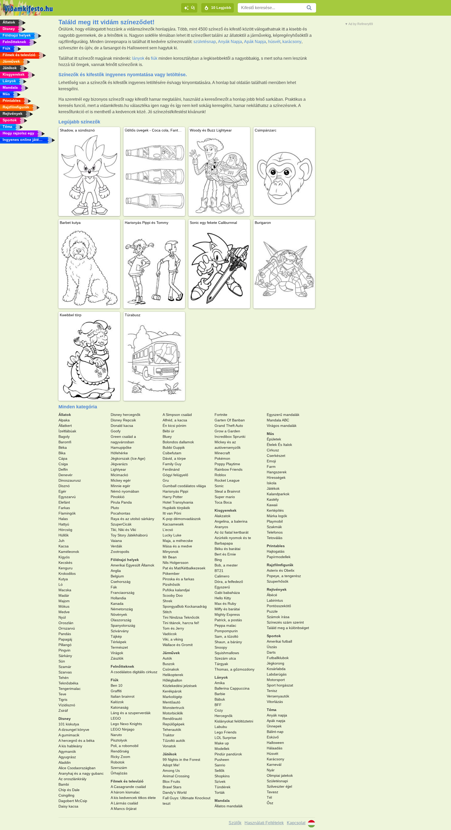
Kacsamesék (173, 524)
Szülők (235, 823)
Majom (64, 601)
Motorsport (276, 680)
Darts (271, 652)
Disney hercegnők (125, 415)
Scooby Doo (173, 595)
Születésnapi (277, 781)
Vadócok (170, 634)
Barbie (220, 694)
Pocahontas (120, 513)
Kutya (63, 579)
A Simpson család (177, 415)
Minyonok (171, 552)
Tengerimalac (69, 688)
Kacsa (63, 546)
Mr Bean (170, 557)
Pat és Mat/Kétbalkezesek (184, 568)
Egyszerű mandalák (283, 415)
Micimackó (119, 475)
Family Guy (172, 464)
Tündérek (222, 787)
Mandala (222, 800)
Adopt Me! (171, 765)
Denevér (65, 475)
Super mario (225, 497)
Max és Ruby (225, 603)
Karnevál (274, 764)
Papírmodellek (278, 557)
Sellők (219, 770)
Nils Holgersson (175, 562)
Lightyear (118, 469)
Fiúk (114, 680)
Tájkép (116, 636)
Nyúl (62, 617)
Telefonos (275, 532)
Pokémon (222, 458)
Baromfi (64, 442)
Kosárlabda (276, 669)
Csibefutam (172, 453)
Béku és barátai (227, 549)
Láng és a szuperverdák (131, 713)
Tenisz (272, 691)
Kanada (117, 603)
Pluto (115, 508)
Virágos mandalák (281, 425)
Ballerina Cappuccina (232, 688)
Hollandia (118, 598)
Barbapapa (224, 543)
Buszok (169, 664)
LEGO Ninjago (122, 729)
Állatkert (65, 425)
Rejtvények (277, 589)
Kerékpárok (172, 691)
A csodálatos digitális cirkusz (134, 672)
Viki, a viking (173, 639)
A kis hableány (70, 746)
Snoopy (221, 647)
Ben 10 (116, 685)
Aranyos (221, 527)
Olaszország (121, 620)
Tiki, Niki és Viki (123, 530)
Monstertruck (173, 708)
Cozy (219, 710)
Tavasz (272, 792)
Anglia (116, 571)
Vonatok (169, 746)
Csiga (63, 464)
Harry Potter (173, 497)
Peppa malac (225, 625)
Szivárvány (120, 631)
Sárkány (65, 656)
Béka (62, 447)
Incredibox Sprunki (230, 436)
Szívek (220, 781)
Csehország (120, 582)
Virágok (117, 653)
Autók (167, 658)
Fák (114, 587)
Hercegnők (224, 716)
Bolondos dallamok (178, 442)
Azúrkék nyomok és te (233, 538)
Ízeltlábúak (67, 431)
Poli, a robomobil (124, 746)
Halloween (275, 743)
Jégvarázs (119, 464)
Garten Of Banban (230, 420)
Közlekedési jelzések (180, 686)
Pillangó (65, 645)
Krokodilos (67, 573)
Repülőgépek (174, 724)
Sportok (274, 636)
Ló (60, 584)
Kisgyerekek (225, 510)
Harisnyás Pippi (175, 491)
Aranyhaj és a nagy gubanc (81, 773)
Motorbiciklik (173, 713)
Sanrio (220, 765)
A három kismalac (125, 792)
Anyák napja (277, 715)
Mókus (63, 606)
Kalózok (117, 702)
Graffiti (116, 691)
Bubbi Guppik (174, 447)
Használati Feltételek (264, 823)
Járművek (171, 653)
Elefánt (64, 502)
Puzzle (272, 611)
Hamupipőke (121, 447)
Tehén (63, 678)
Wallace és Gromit (178, 645)
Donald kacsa (122, 425)
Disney (64, 718)
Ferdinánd (171, 469)
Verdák (116, 546)
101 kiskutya (68, 724)
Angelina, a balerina (231, 521)
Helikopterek (173, 675)
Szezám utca (225, 658)
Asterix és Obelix (280, 570)
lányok (138, 58)
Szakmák (274, 527)
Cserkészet (276, 455)
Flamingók (67, 513)
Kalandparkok (278, 494)
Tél (269, 797)
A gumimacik (68, 735)
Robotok (117, 762)
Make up (222, 743)
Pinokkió (117, 497)
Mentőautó (171, 702)
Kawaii (272, 505)
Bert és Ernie (225, 554)
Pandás (64, 634)
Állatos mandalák (229, 806)
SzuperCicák (121, 524)
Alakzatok (222, 516)
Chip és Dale (69, 790)
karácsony (291, 41)
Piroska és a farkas (178, 579)
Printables (276, 546)
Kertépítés (275, 510)
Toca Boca (223, 502)
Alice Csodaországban (77, 768)
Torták (220, 792)
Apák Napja (255, 41)
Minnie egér (120, 486)
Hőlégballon (172, 680)
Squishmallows (227, 653)
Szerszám (119, 768)
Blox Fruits (171, 781)
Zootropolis (120, 552)
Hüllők (63, 535)
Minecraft (222, 453)
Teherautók (172, 729)
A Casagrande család (128, 787)
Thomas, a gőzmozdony (234, 669)
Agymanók (67, 751)
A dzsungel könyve (73, 729)
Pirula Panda (121, 502)
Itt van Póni (172, 513)
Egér (62, 491)
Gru (166, 480)
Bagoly (64, 436)
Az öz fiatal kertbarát (231, 532)
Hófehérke (119, 453)
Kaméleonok (68, 552)
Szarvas (65, 672)
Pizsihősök (171, 584)
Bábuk (220, 699)
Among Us (171, 770)
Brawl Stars (172, 787)
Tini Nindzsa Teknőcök (181, 617)
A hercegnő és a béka (76, 740)
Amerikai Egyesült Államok (132, 565)
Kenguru (65, 568)
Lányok (221, 677)
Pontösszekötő (279, 606)
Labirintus (275, 600)
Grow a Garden (227, 431)
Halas (63, 519)
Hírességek (276, 477)
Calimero (222, 576)
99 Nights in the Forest (181, 759)
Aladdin (64, 762)
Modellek (222, 749)
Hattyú (63, 524)
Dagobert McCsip (72, 801)
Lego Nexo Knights (126, 724)
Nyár (271, 770)
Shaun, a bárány (228, 642)
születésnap (204, 41)
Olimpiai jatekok (280, 775)
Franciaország (122, 592)
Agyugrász (67, 757)
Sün (61, 661)
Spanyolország (123, 625)
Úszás (272, 647)
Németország (122, 609)
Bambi (63, 784)
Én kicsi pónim (174, 425)
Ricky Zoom (120, 757)
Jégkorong (275, 663)
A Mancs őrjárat (124, 809)
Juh (61, 541)
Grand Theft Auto (229, 425)
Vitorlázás (275, 702)
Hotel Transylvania (178, 502)
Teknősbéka (68, 683)
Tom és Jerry (173, 628)
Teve (62, 694)
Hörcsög (65, 530)
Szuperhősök (277, 581)
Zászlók (117, 658)
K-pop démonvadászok (182, 519)
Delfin (63, 469)
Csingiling (66, 795)
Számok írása (278, 617)
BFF (218, 705)
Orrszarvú (66, 628)
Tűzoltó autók (174, 740)
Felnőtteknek (122, 666)
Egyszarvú (67, 497)
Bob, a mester (226, 565)
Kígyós (64, 557)
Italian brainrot (122, 696)
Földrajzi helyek (125, 560)
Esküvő (273, 737)
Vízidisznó (66, 705)
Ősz (270, 803)
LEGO (116, 718)
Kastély (273, 499)
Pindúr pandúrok (228, 754)
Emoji (271, 461)
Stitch (167, 612)
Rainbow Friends (228, 469)
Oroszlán (65, 623)
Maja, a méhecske (178, 541)
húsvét (274, 41)
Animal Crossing (176, 776)
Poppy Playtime (227, 464)
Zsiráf (63, 710)
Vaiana (116, 541)
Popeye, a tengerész (284, 576)
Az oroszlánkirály (72, 779)
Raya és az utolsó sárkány (132, 519)
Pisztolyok (119, 740)
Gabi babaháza (227, 592)
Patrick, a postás (228, 620)
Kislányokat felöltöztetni (234, 721)
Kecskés (65, 562)
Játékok (170, 754)
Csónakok (171, 669)
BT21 (219, 571)
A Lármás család (124, 803)
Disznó (64, 486)
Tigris (62, 699)
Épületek (274, 439)
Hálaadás (274, 748)
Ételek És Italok (279, 445)
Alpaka (64, 420)
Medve (64, 612)
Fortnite (221, 415)
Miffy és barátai (227, 609)
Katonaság (119, 707)
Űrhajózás (119, 773)
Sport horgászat (280, 685)
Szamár (64, 667)
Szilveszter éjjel (279, 786)
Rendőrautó (172, 718)
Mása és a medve (177, 546)
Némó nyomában (125, 491)
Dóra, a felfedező (229, 582)
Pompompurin (226, 631)
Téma (271, 710)
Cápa (62, 458)
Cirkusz (273, 450)
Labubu (221, 727)
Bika (62, 453)
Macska (64, 590)
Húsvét (272, 753)
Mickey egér (121, 480)
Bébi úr (168, 431)
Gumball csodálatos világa (184, 486)
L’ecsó (168, 530)
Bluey (167, 436)
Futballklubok (278, 658)
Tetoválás (274, 538)
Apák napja (276, 721)
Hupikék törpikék (176, 508)
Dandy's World (175, 792)
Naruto (116, 735)
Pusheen (222, 759)
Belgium (117, 576)
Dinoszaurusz (69, 480)
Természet (119, 647)
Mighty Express (227, 614)
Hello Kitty (223, 598)
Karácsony (275, 759)
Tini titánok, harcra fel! (181, 623)
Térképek (118, 642)
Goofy (116, 431)
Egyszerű (222, 587)
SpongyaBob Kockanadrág (185, 606)
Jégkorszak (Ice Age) (128, 458)
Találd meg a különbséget (288, 628)
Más (270, 434)
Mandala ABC (278, 420)
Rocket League (227, 480)
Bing (218, 560)
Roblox (220, 475)
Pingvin (64, 650)
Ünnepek (274, 726)
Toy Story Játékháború (129, 535)
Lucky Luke (172, 535)
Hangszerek (277, 472)
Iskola (271, 483)
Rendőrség (120, 751)
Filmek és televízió (127, 781)
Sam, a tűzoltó (226, 636)
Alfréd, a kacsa (175, 420)
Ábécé (272, 595)
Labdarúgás (277, 674)
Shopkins (222, 776)
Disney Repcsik (123, 420)
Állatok (64, 415)
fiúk (154, 58)
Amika (220, 683)
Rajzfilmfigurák (280, 565)
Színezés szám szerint (285, 622)
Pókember (171, 573)
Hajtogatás (275, 551)
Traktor (168, 735)
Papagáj (65, 639)
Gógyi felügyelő (175, 475)
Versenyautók (278, 696)
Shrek (167, 601)
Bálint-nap (275, 732)
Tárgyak (221, 664)
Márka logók (277, 516)
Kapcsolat (296, 823)
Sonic (219, 486)
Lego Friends (225, 732)
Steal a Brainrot (227, 491)
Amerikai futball (279, 641)
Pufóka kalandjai (176, 590)
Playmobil (275, 521)
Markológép (172, 697)
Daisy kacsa (68, 806)
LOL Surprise (225, 738)
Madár (63, 595)
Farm (271, 466)
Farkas (64, 508)
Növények (119, 614)
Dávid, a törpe (174, 458)
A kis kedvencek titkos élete (133, 798)
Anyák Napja (230, 41)
